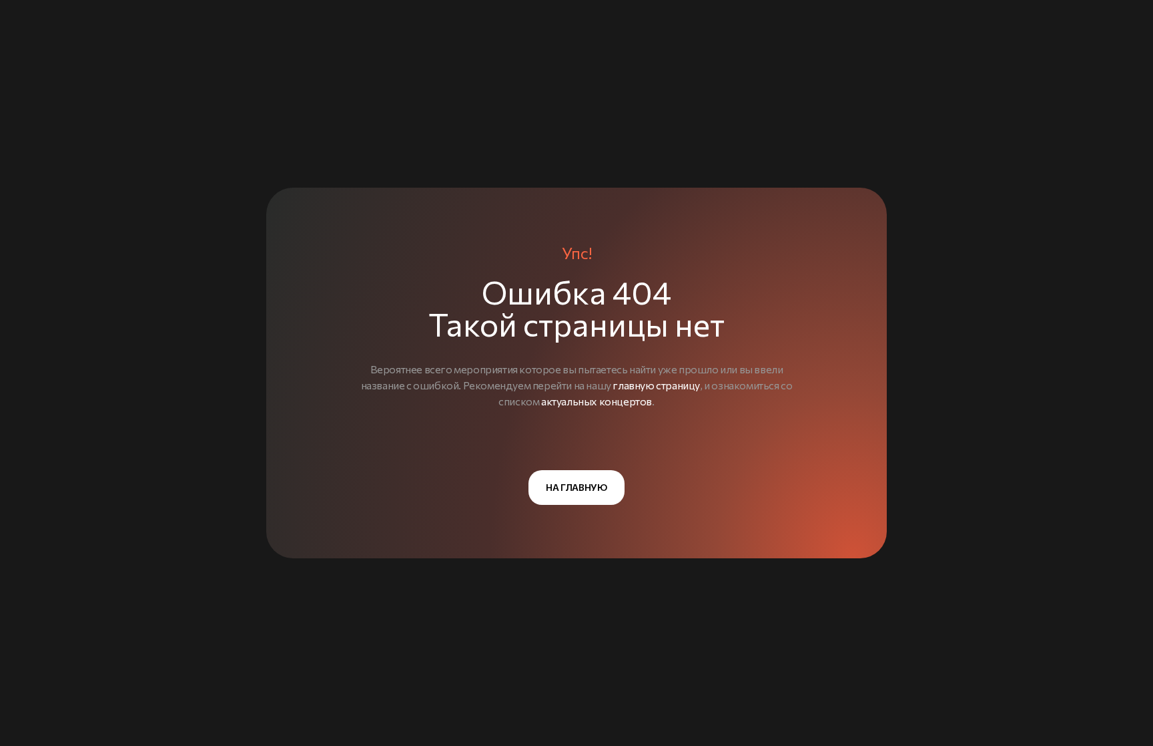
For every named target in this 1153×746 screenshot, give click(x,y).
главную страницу (656, 385)
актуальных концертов (596, 401)
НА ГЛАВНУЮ (576, 487)
